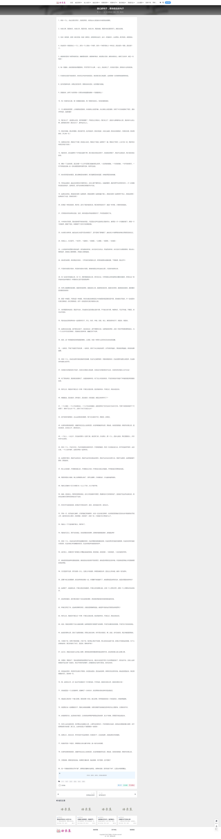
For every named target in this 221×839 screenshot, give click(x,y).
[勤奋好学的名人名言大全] (65, 809)
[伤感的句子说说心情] (127, 809)
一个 (62, 781)
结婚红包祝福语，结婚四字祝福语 (86, 820)
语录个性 (148, 3)
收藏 (126, 785)
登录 (168, 2)
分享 (120, 785)
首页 (71, 3)
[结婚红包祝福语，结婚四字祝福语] (86, 809)
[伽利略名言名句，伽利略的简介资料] (107, 809)
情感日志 (130, 3)
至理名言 (110, 12)
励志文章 (95, 3)
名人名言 (86, 3)
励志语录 (78, 3)
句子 (67, 781)
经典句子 (113, 3)
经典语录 (104, 3)
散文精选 (122, 3)
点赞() (132, 785)
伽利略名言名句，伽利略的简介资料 (106, 820)
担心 (79, 781)
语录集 (63, 785)
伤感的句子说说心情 (124, 819)
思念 (75, 781)
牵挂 (83, 781)
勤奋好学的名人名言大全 (64, 819)
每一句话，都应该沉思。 (110, 836)
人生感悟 (139, 3)
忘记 (71, 781)
